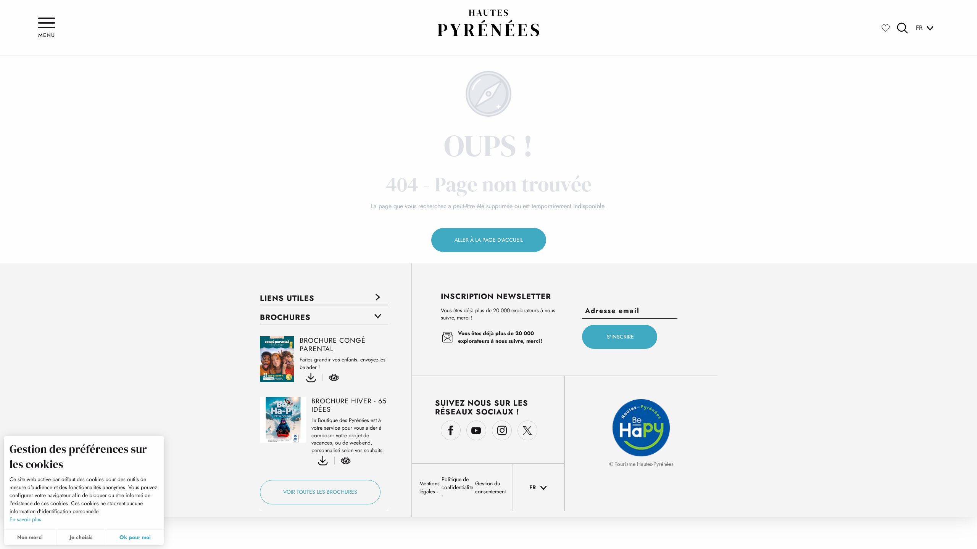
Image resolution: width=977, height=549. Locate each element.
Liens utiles (287, 298)
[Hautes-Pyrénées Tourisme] (488, 23)
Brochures (285, 317)
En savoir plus (25, 519)
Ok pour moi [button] (135, 537)
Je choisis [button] (80, 537)
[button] (902, 28)
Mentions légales (429, 487)
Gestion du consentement (490, 487)
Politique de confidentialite (457, 483)
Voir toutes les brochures (320, 492)
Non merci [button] (30, 537)
